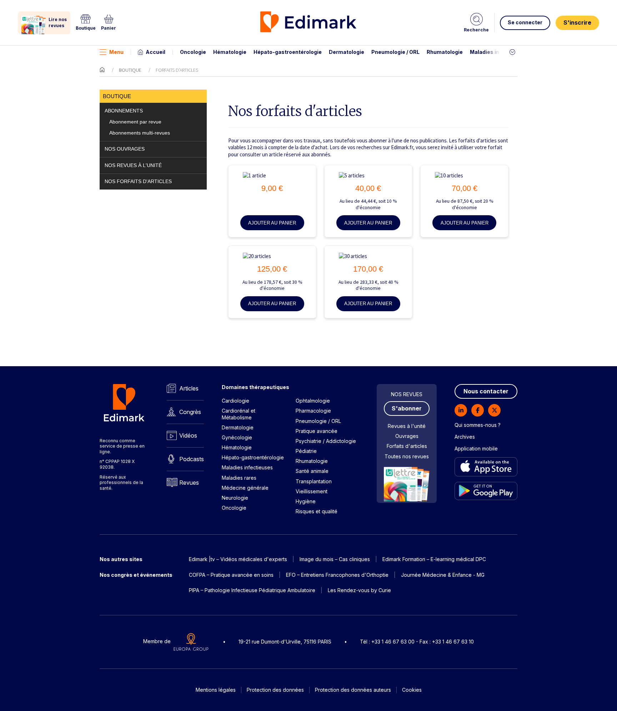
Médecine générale (245, 488)
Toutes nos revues (407, 456)
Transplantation (314, 481)
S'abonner (407, 408)
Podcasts (191, 459)
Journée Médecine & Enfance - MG (443, 575)
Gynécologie (237, 437)
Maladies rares (239, 478)
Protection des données (275, 690)
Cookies (412, 690)
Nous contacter (485, 391)
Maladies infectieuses (498, 52)
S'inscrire (577, 22)
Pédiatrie (306, 451)
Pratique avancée (316, 431)
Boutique (130, 70)
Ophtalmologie (313, 401)
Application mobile (476, 448)
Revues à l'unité (407, 426)
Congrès (190, 411)
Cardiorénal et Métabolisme (238, 414)
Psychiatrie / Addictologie (326, 441)
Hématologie (229, 52)
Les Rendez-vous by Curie (359, 590)
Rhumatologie (445, 52)
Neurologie (235, 498)
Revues (189, 482)
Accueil (155, 52)
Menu (116, 52)
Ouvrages (406, 436)
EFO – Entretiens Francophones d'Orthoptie (337, 575)
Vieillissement (311, 491)
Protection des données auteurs (353, 690)
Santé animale (312, 471)
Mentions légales (216, 690)
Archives (465, 437)
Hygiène (306, 501)
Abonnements (124, 111)
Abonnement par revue (135, 122)
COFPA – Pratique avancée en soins (231, 575)
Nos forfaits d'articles (138, 181)
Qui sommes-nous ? (478, 425)
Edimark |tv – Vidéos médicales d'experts (238, 559)
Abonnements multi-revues (139, 133)
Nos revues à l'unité (133, 165)
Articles (189, 388)
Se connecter (525, 22)
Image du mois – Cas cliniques (335, 559)
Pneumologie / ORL (395, 52)
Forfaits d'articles (407, 446)
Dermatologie (346, 52)
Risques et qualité (316, 511)
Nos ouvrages (125, 149)
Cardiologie (235, 401)
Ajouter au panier (272, 223)
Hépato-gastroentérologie (288, 52)
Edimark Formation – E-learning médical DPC (434, 559)
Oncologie (193, 52)
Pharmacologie (313, 411)
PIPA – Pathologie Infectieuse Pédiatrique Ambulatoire (252, 590)
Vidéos (188, 435)
